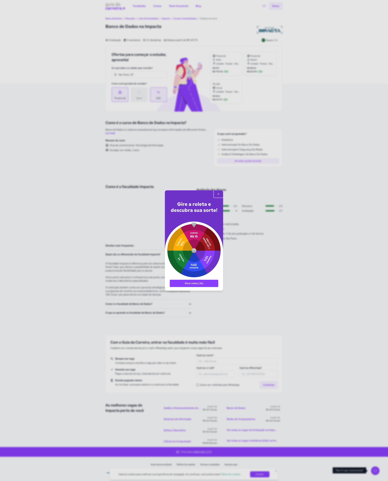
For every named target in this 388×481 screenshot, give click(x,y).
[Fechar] (218, 194)
